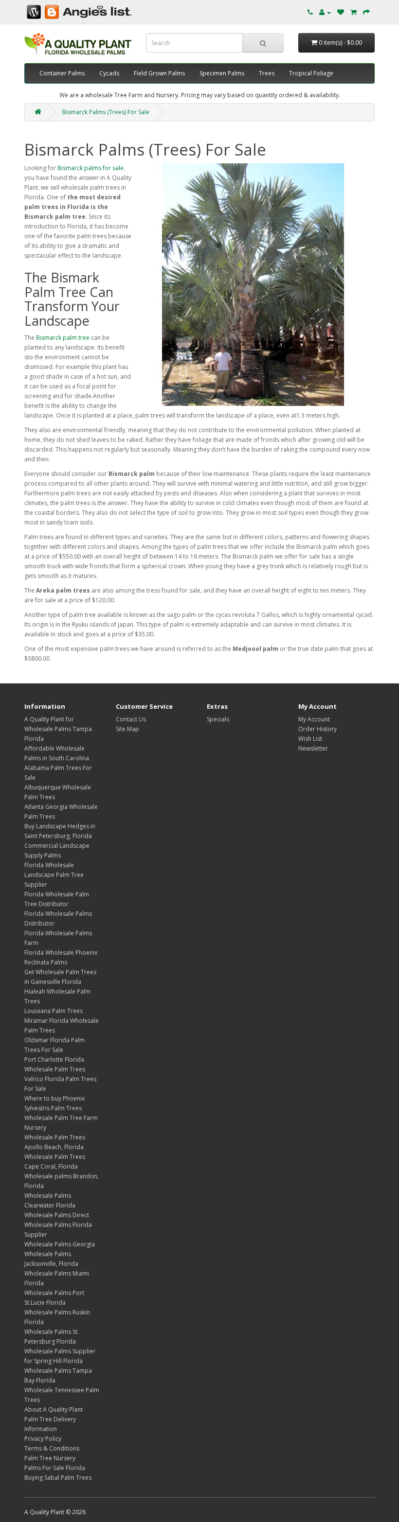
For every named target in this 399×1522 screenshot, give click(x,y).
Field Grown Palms (159, 73)
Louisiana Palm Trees (53, 1011)
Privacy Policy (42, 1439)
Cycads (109, 73)
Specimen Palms (222, 73)
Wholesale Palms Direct (56, 1215)
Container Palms (62, 73)
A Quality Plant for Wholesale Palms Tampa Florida (58, 729)
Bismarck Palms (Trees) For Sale (105, 112)
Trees (266, 73)
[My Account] (325, 12)
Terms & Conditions (51, 1448)
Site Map (127, 729)
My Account (314, 719)
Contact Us (131, 719)
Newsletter (313, 748)
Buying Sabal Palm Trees (57, 1477)
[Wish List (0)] (340, 12)
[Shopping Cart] (353, 12)
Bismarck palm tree (63, 337)
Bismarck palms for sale (90, 168)
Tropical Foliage (311, 73)
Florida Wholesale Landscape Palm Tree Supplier (54, 875)
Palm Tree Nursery (49, 1458)
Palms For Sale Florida (54, 1468)
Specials (218, 719)
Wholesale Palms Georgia (59, 1244)
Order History (317, 729)
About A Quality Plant (53, 1409)
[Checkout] (366, 12)
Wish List (310, 739)
